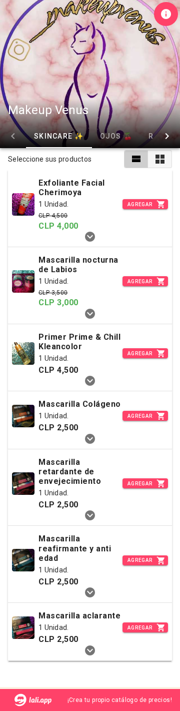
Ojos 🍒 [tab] (116, 136)
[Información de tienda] (166, 14)
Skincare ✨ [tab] (59, 136)
